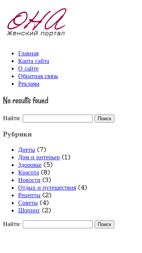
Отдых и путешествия (47, 187)
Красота (28, 172)
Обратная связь (38, 76)
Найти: (12, 118)
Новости (29, 180)
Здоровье (30, 164)
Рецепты (29, 195)
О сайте (28, 68)
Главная (28, 53)
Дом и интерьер (39, 157)
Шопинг (29, 210)
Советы (28, 202)
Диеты (26, 149)
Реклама (28, 83)
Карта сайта (33, 60)
